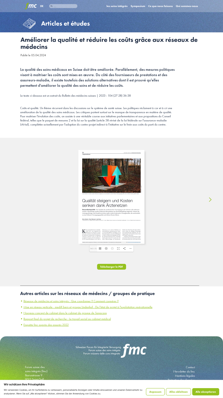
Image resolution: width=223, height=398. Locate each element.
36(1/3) (93, 248)
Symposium (138, 6)
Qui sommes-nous (187, 6)
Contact (190, 367)
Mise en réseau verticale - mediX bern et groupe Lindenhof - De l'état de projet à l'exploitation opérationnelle (88, 307)
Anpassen (155, 391)
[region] (111, 389)
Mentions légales (185, 376)
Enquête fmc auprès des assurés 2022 (46, 325)
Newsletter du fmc (184, 371)
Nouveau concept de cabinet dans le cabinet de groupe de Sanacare (65, 313)
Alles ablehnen (178, 391)
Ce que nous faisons (160, 6)
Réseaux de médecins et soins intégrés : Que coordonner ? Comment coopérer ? (71, 301)
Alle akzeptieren (206, 391)
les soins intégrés (117, 6)
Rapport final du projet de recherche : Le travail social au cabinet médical (67, 319)
